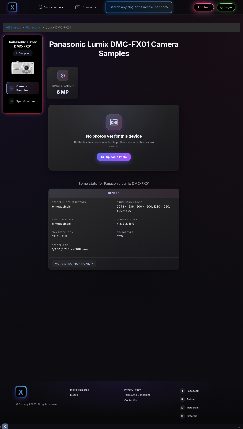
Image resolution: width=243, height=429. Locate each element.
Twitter (191, 399)
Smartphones (53, 7)
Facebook (193, 390)
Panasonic (33, 27)
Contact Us (130, 400)
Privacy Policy (132, 389)
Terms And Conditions (137, 394)
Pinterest (192, 415)
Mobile (74, 394)
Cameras (89, 7)
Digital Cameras (79, 389)
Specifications (26, 101)
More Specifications (72, 263)
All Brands (13, 27)
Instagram (193, 407)
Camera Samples (22, 88)
